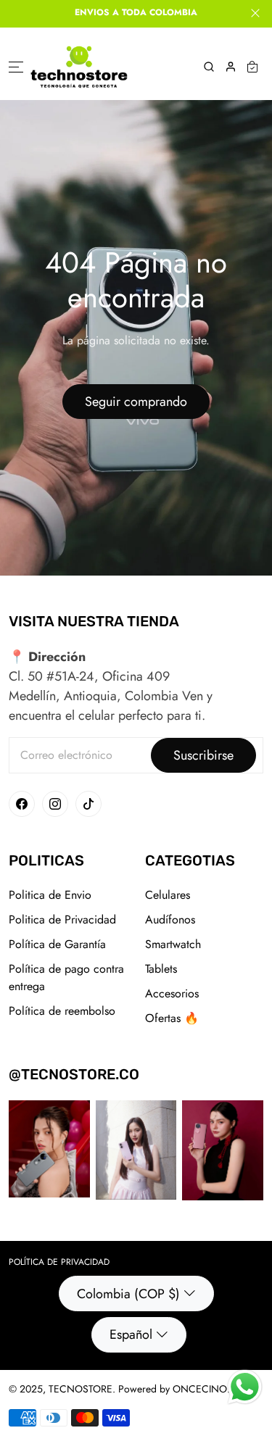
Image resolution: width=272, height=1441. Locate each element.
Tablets (161, 968)
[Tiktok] (88, 804)
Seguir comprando (136, 401)
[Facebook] (22, 804)
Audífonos (170, 919)
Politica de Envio (50, 894)
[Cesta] (252, 66)
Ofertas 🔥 (172, 1018)
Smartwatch (173, 944)
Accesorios (172, 993)
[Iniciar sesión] (230, 66)
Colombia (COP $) (128, 1293)
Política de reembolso (62, 1010)
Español (131, 1334)
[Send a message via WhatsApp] (245, 1387)
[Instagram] (55, 804)
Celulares (167, 894)
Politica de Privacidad (62, 919)
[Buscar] (209, 66)
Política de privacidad (59, 1261)
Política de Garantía (57, 944)
